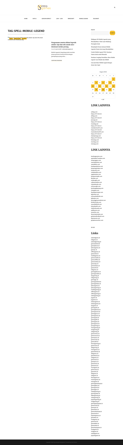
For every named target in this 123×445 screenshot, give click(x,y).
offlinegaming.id (95, 293)
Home (25, 18)
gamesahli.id (94, 341)
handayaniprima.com (97, 166)
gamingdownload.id (96, 383)
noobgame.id (94, 429)
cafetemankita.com (96, 182)
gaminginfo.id (95, 307)
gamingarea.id (95, 321)
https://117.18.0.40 (96, 138)
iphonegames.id (95, 247)
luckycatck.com (95, 170)
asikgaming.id (95, 331)
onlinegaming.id (95, 295)
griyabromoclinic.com (97, 220)
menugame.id (95, 381)
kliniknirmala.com (96, 202)
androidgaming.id (96, 241)
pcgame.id (94, 297)
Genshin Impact (46, 18)
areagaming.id (95, 329)
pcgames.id (94, 299)
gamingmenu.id (95, 315)
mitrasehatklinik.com (97, 196)
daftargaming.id (95, 395)
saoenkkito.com (95, 164)
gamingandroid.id (96, 281)
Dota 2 (35, 18)
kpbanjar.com (95, 198)
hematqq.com (95, 140)
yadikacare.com (95, 210)
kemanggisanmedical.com (98, 200)
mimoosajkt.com (96, 186)
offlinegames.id (95, 251)
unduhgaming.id (95, 391)
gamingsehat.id (95, 393)
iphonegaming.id (96, 287)
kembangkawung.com (97, 188)
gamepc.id (94, 249)
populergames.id (95, 415)
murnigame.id (95, 367)
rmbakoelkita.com (96, 172)
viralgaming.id (95, 401)
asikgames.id (94, 357)
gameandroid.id (95, 243)
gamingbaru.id (95, 385)
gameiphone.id (95, 245)
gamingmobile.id (96, 273)
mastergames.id (95, 379)
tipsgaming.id (95, 275)
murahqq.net (94, 124)
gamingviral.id (95, 387)
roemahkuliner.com (96, 162)
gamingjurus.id (95, 313)
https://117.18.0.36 (96, 114)
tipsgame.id (94, 305)
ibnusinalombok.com (97, 214)
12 (99, 86)
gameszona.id (95, 345)
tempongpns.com (96, 160)
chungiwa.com (95, 190)
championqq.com (96, 136)
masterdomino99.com (97, 132)
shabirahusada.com (96, 208)
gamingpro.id (95, 389)
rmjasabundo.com (96, 184)
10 (92, 86)
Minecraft (71, 18)
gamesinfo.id (94, 253)
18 (96, 89)
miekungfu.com (95, 180)
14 (106, 86)
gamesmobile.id (95, 257)
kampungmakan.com (97, 168)
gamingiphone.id (96, 271)
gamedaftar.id (95, 423)
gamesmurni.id (95, 335)
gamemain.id (94, 359)
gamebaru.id (94, 417)
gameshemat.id (95, 351)
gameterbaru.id (95, 265)
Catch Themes (74, 442)
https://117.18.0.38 (96, 130)
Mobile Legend (83, 18)
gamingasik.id (95, 317)
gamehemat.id (95, 355)
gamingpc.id (94, 279)
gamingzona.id (95, 323)
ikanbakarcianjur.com (97, 192)
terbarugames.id (95, 303)
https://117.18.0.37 (96, 134)
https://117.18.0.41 (96, 126)
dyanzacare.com (95, 218)
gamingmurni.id (95, 311)
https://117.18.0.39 (96, 118)
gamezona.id (94, 365)
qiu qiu (93, 227)
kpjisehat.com (95, 194)
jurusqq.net (94, 120)
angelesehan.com (96, 174)
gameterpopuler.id (96, 427)
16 (113, 86)
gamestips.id (94, 263)
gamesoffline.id (95, 259)
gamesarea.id (95, 369)
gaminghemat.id (95, 309)
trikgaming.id (95, 277)
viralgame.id (94, 431)
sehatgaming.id (95, 397)
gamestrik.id (94, 267)
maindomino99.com (97, 128)
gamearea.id (94, 371)
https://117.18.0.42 (96, 122)
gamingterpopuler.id (97, 403)
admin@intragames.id (68, 49)
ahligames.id (94, 353)
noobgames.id (95, 419)
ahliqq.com (94, 116)
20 (103, 89)
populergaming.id (96, 399)
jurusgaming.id (95, 325)
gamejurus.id (94, 361)
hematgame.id (95, 377)
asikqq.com (94, 112)
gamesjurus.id (95, 337)
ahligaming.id (95, 347)
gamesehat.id (95, 425)
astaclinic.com (95, 212)
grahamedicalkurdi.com (97, 216)
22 (110, 89)
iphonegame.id (95, 285)
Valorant (96, 18)
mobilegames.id (95, 255)
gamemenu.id (95, 363)
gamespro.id (94, 407)
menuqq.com (94, 144)
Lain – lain (59, 18)
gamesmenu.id (95, 333)
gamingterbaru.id (96, 283)
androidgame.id (95, 237)
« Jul (102, 99)
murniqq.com (95, 142)
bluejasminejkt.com (96, 176)
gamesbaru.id (95, 409)
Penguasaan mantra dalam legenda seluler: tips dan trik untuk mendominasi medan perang (63, 45)
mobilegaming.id (96, 289)
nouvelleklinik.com (96, 204)
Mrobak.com (94, 178)
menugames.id (95, 349)
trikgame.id (94, 239)
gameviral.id (94, 421)
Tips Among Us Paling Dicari (59, 442)
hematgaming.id (95, 343)
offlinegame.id (95, 291)
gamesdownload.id (96, 411)
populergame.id (95, 435)
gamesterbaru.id (95, 261)
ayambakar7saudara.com (98, 158)
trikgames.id (94, 269)
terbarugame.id (95, 301)
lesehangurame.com (96, 156)
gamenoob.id (94, 413)
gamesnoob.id (95, 405)
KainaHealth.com (96, 206)
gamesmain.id (95, 339)
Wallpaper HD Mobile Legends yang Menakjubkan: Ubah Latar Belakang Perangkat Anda (101, 42)
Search (93, 29)
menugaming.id (95, 327)
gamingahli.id (95, 319)
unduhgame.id (95, 433)
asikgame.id (94, 375)
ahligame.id (94, 373)
